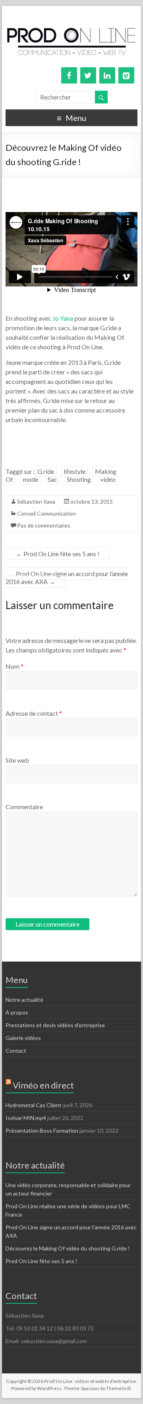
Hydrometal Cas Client (34, 1105)
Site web (17, 760)
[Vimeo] (126, 75)
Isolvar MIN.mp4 (26, 1117)
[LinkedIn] (107, 75)
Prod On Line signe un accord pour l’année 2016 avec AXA (67, 577)
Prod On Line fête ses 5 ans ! (57, 553)
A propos (17, 1012)
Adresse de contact (34, 713)
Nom (14, 666)
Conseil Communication (46, 513)
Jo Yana (62, 318)
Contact (16, 1050)
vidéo (108, 479)
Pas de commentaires (43, 525)
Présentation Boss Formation (42, 1130)
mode (30, 479)
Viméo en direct (43, 1085)
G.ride (45, 471)
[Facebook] (69, 75)
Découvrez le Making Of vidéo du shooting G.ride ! (68, 1248)
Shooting (79, 479)
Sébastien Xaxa (36, 501)
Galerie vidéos (23, 1037)
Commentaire (24, 806)
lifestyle (74, 471)
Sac (52, 479)
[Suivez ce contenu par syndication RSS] (8, 1085)
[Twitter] (88, 75)
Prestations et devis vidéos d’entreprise (55, 1025)
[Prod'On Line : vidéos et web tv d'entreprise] (71, 15)
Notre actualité (24, 999)
